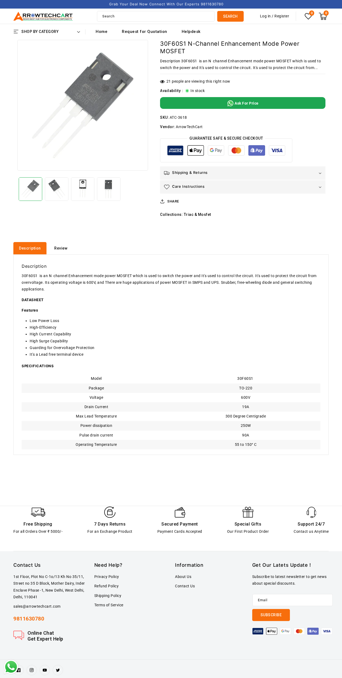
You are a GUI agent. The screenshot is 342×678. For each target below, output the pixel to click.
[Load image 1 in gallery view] (30, 189)
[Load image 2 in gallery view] (56, 189)
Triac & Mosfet (197, 214)
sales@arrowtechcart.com (37, 606)
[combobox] (156, 16)
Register (281, 16)
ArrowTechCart (189, 127)
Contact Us (185, 586)
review (60, 248)
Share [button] (173, 201)
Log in (265, 16)
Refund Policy (106, 586)
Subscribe (271, 615)
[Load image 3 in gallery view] (83, 189)
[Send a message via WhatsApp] (11, 666)
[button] (323, 16)
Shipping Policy (108, 595)
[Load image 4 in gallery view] (109, 189)
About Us (183, 576)
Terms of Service (108, 605)
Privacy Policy (106, 576)
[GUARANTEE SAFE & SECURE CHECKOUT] (226, 151)
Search (230, 16)
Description (30, 248)
